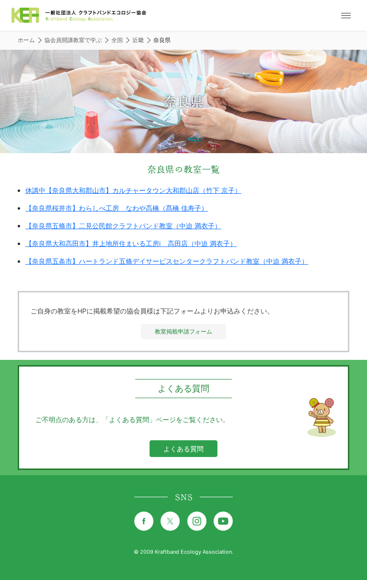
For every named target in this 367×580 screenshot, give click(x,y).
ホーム (26, 40)
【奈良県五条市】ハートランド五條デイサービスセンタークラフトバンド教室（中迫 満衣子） (166, 261)
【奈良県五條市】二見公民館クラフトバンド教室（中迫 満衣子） (123, 226)
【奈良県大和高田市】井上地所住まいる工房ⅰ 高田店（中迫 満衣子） (131, 243)
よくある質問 (183, 449)
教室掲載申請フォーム (183, 331)
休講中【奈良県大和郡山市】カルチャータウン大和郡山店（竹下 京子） (133, 190)
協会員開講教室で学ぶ (73, 40)
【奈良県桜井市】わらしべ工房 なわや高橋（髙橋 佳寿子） (116, 208)
